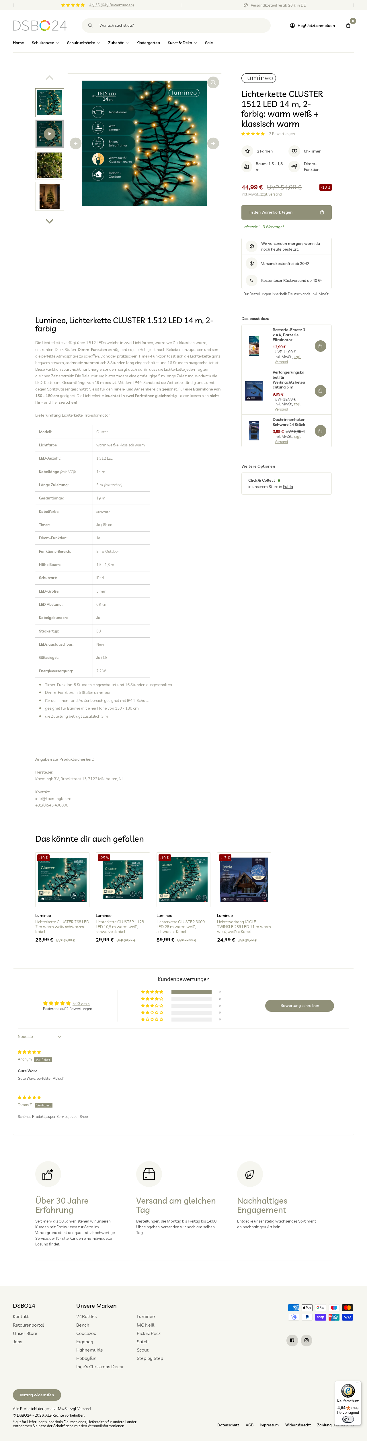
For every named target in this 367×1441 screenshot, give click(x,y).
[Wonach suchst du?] (90, 25)
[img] (29, 1052)
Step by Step (150, 1358)
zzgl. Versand (271, 194)
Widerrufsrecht (298, 1425)
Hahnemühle (89, 1350)
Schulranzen (43, 42)
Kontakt (21, 1316)
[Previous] (76, 143)
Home (18, 42)
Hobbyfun (86, 1358)
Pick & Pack (149, 1333)
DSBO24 (24, 1305)
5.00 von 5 (81, 1003)
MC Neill (145, 1325)
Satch (143, 1341)
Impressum (269, 1425)
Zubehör (116, 42)
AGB (249, 1425)
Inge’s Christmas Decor (100, 1366)
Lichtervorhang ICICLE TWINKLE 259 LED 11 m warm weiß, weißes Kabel (244, 926)
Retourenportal (28, 1325)
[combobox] (176, 25)
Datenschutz (228, 1425)
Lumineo (146, 1316)
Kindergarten (148, 42)
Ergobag (84, 1341)
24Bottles (86, 1316)
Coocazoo (86, 1333)
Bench (82, 1325)
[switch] (348, 1419)
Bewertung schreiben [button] (299, 1005)
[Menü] (357, 1384)
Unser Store (25, 1333)
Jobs (17, 1341)
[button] (253, 133)
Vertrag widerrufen (37, 1394)
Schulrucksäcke (81, 42)
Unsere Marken (96, 1305)
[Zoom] (213, 82)
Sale (209, 42)
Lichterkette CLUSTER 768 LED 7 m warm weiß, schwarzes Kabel (62, 926)
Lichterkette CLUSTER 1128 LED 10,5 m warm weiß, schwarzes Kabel (120, 926)
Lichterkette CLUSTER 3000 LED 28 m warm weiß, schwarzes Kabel (181, 926)
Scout (143, 1350)
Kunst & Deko (180, 42)
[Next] (49, 220)
